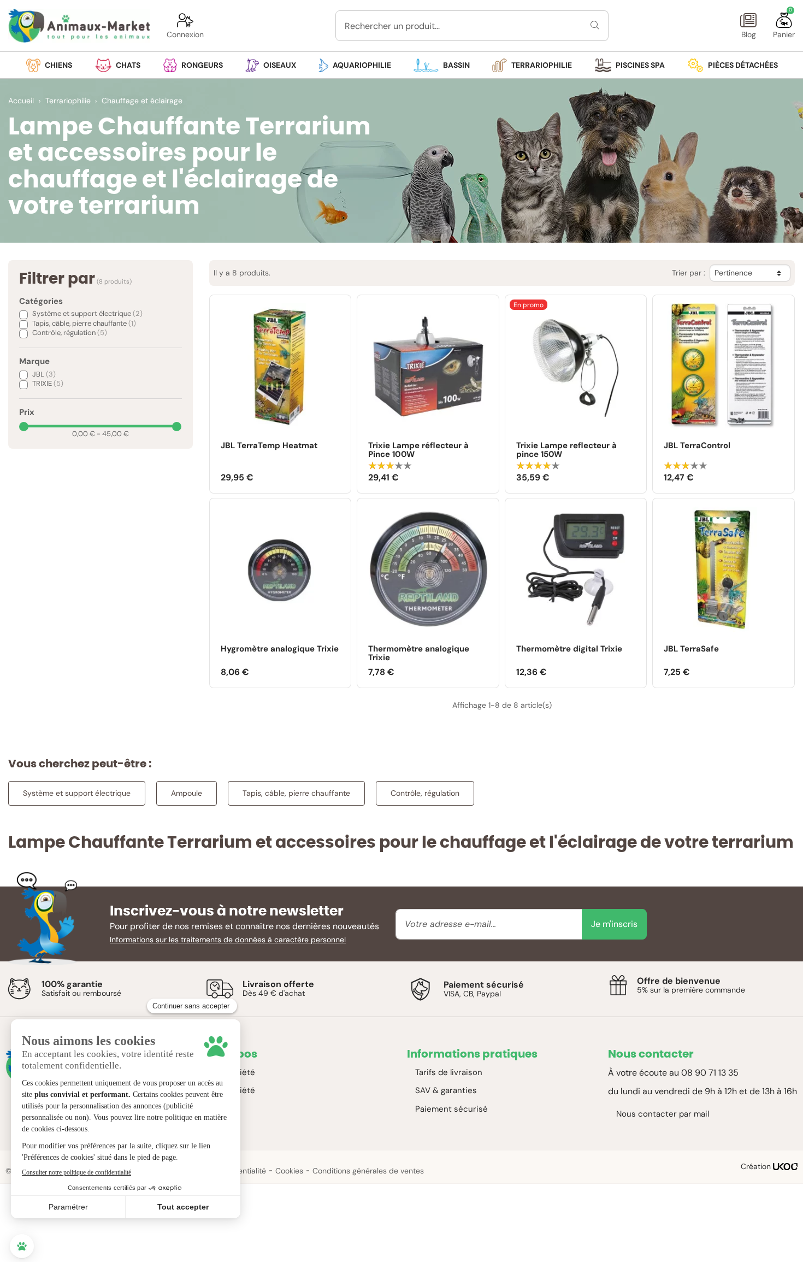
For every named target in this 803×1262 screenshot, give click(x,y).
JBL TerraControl (697, 446)
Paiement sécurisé (484, 984)
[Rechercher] (595, 25)
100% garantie (72, 984)
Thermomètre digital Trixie (569, 649)
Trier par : (688, 273)
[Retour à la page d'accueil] (79, 26)
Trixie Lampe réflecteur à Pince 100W (418, 450)
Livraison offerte (278, 984)
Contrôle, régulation (69, 332)
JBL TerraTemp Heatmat (269, 446)
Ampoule (186, 793)
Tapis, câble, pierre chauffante (84, 323)
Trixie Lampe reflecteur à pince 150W (566, 450)
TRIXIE (47, 383)
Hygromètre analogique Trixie (280, 649)
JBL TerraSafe (691, 649)
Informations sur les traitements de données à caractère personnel (228, 939)
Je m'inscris (614, 924)
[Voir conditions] (19, 988)
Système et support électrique (87, 313)
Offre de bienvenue (679, 981)
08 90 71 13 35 (710, 1072)
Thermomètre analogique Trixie (418, 653)
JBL (44, 374)
